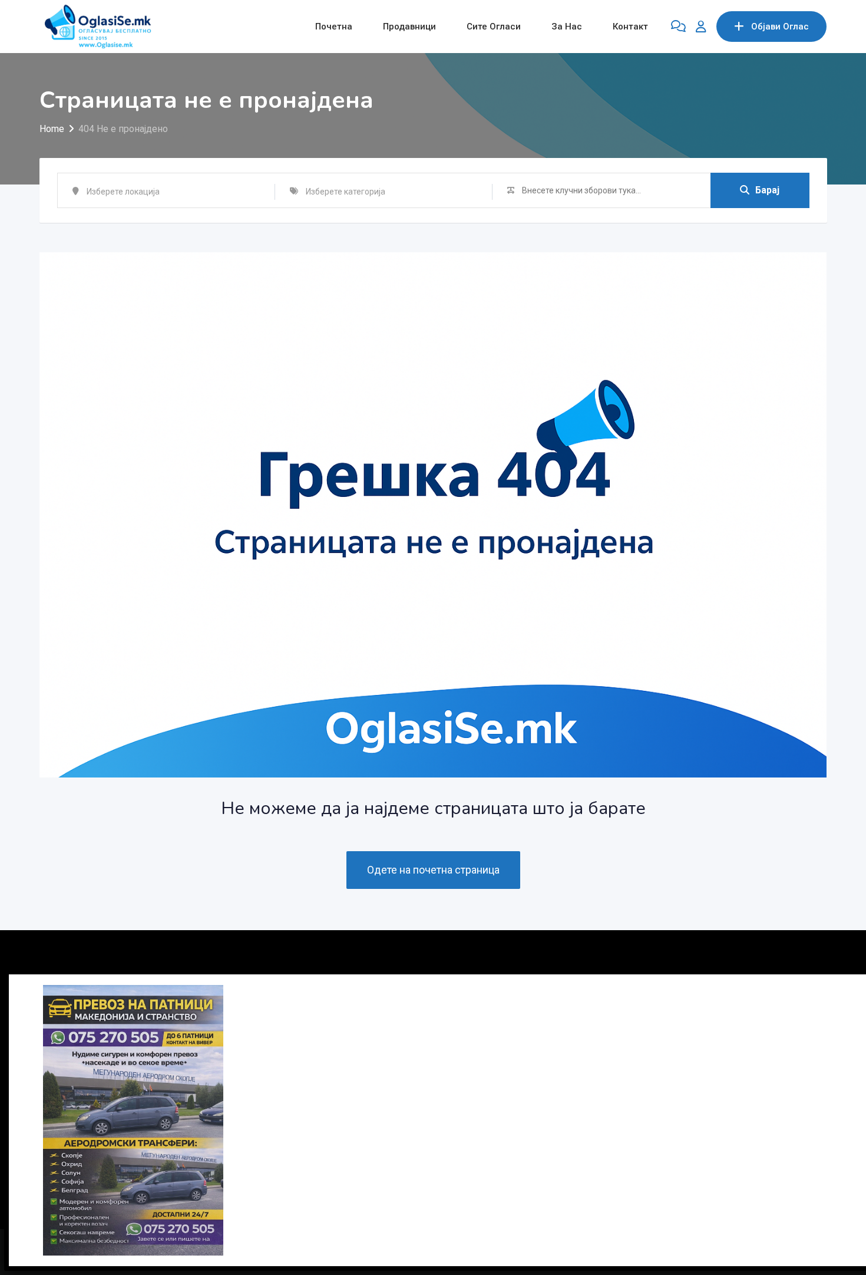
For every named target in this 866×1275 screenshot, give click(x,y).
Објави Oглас (780, 26)
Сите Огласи (494, 26)
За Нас (566, 26)
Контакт (630, 26)
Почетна (333, 26)
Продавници (409, 26)
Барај (767, 190)
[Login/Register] (701, 26)
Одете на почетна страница (433, 870)
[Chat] (678, 26)
